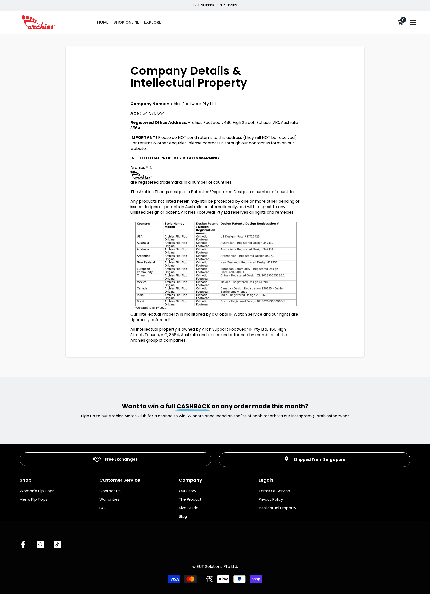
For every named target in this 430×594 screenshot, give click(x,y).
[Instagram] (40, 544)
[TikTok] (57, 544)
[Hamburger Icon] (413, 23)
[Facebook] (23, 544)
